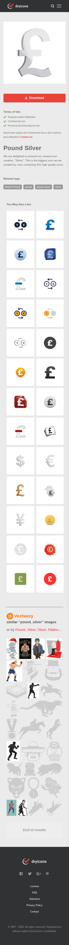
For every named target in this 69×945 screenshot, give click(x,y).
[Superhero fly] (51, 788)
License (34, 886)
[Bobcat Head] (16, 788)
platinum (54, 630)
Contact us (27, 137)
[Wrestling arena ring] (16, 690)
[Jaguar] (49, 769)
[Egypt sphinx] (30, 769)
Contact (34, 911)
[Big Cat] (41, 708)
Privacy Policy (34, 905)
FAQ (34, 892)
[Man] (53, 670)
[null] (12, 648)
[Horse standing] (54, 729)
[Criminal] (54, 751)
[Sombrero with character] (33, 751)
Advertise (34, 898)
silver (31, 630)
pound (20, 630)
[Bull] (54, 808)
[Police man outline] (12, 708)
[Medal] (33, 788)
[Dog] (15, 769)
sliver (42, 630)
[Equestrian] (32, 729)
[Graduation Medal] (12, 729)
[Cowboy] (33, 670)
